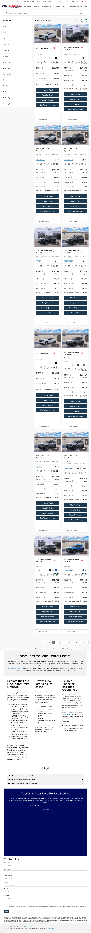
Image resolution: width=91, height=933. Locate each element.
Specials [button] (36, 6)
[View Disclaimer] (51, 62)
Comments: (7, 895)
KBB (48, 809)
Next (69, 643)
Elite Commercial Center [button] (79, 6)
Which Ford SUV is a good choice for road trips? (23, 783)
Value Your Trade (47, 90)
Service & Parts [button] (47, 6)
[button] (59, 33)
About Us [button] (65, 6)
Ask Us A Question (47, 100)
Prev (50, 643)
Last (74, 643)
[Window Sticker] (57, 62)
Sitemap (21, 926)
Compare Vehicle (44, 119)
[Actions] (57, 48)
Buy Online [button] (27, 6)
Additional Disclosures (34, 926)
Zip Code (6, 889)
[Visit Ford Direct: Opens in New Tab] (50, 928)
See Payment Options (47, 105)
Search (80, 13)
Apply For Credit (47, 95)
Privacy (26, 926)
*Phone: (6, 882)
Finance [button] (57, 6)
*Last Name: (7, 869)
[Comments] (54, 62)
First (44, 643)
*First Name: (7, 862)
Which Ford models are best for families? (20, 776)
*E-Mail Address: (8, 875)
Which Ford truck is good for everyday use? (21, 779)
